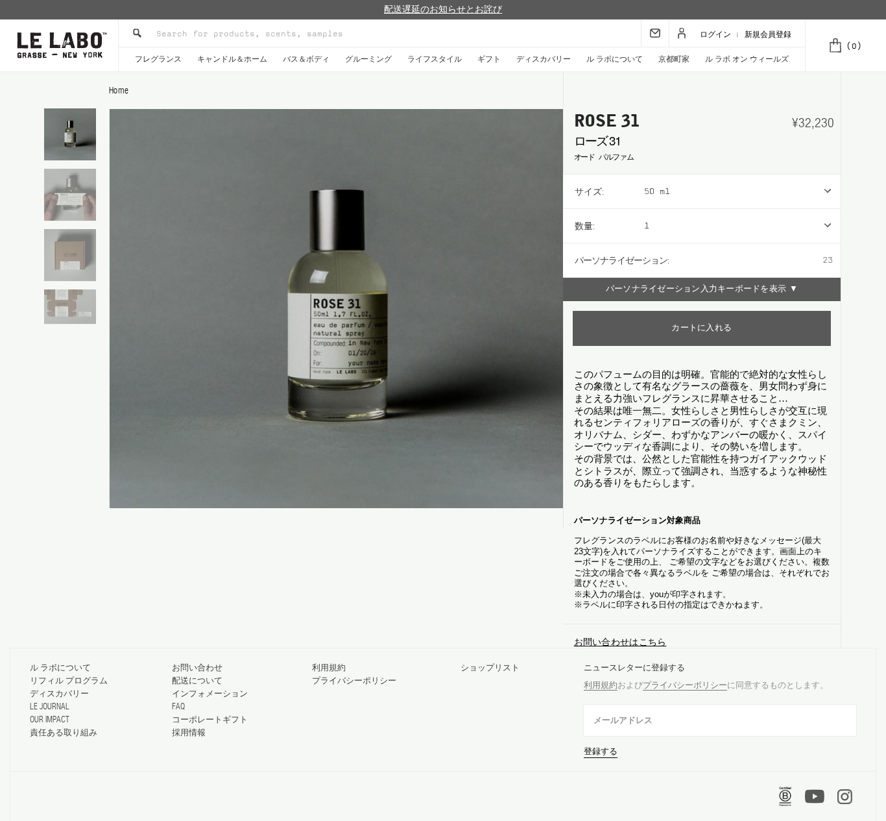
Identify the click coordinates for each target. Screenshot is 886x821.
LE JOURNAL (49, 706)
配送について (197, 680)
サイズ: (589, 191)
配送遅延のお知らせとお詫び (443, 9)
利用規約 (329, 667)
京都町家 (673, 59)
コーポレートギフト (210, 719)
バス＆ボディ (306, 59)
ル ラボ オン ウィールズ (747, 59)
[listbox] (742, 191)
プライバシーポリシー (354, 680)
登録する (600, 751)
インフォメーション (210, 693)
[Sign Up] (655, 33)
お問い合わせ (197, 667)
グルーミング (368, 59)
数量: (585, 226)
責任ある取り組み (63, 732)
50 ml (657, 191)
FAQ (178, 706)
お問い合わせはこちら (620, 642)
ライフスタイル (434, 59)
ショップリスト (490, 667)
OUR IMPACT (49, 719)
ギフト (489, 59)
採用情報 (189, 732)
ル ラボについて (614, 59)
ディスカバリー (543, 59)
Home (118, 90)
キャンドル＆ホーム (232, 59)
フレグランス (158, 59)
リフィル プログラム (69, 680)
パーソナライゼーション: (622, 260)
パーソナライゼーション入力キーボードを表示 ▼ (702, 289)
